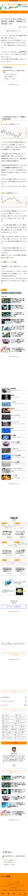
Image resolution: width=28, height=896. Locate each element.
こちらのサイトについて (13, 884)
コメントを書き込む (15, 606)
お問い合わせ (14, 887)
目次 (6, 67)
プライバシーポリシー (8, 885)
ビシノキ (14, 753)
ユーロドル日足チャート (11, 74)
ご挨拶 (17, 882)
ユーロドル (13, 292)
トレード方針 (5, 292)
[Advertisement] (14, 100)
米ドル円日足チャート (10, 76)
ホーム (9, 882)
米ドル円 (19, 292)
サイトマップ (21, 885)
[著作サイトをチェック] (14, 765)
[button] (14, 894)
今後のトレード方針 (10, 78)
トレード (4, 289)
